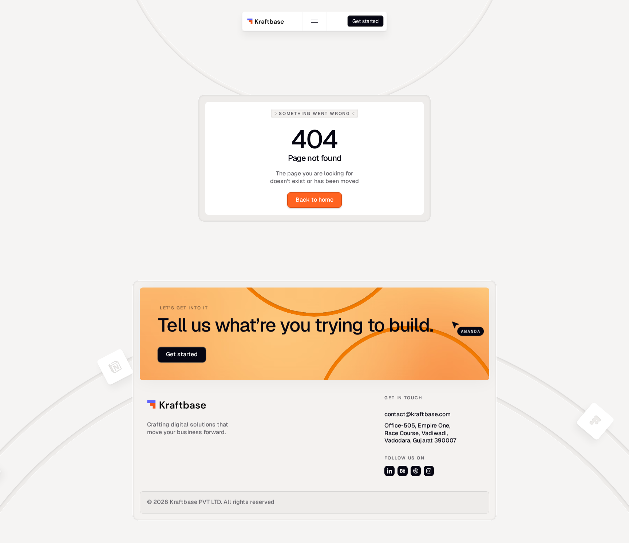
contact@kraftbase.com (417, 414)
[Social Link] (389, 471)
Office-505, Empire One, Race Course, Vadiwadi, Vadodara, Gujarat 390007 (420, 433)
